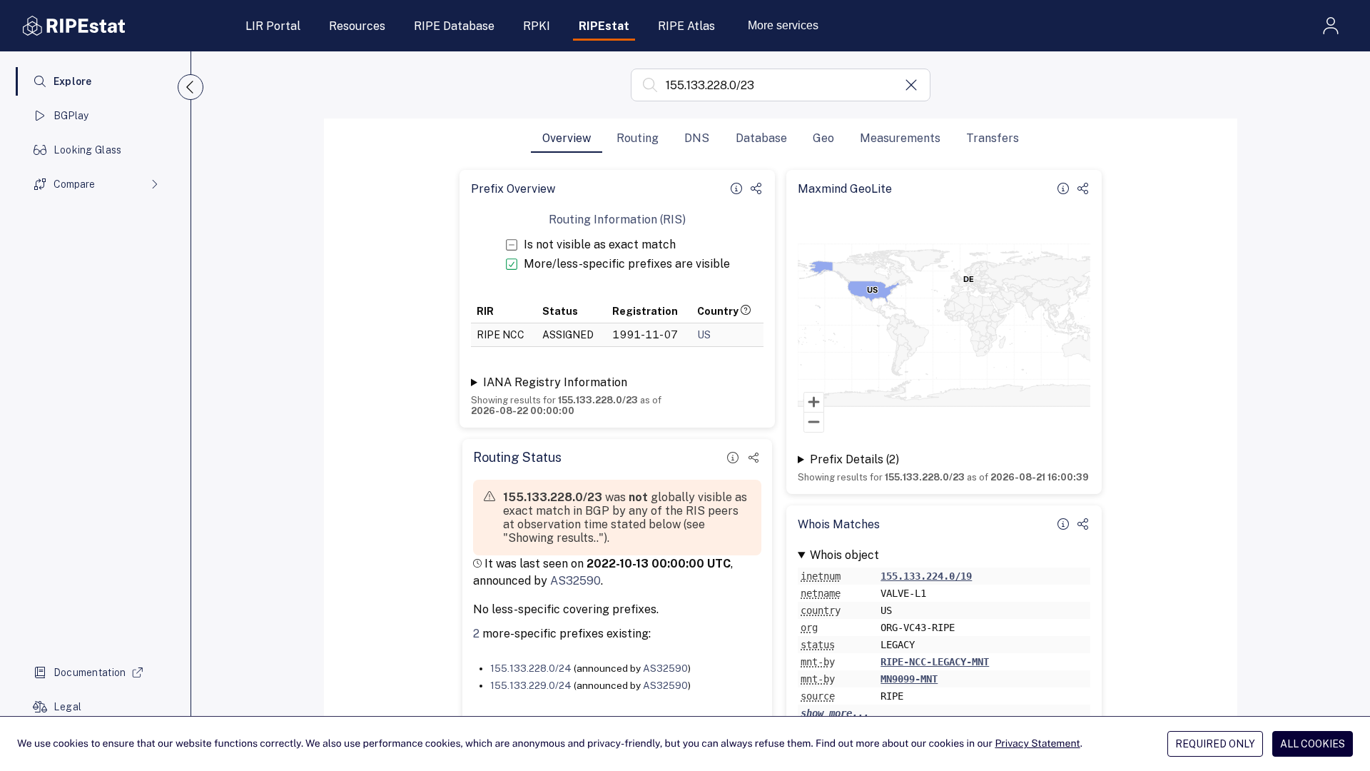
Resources (357, 26)
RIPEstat (604, 26)
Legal (67, 706)
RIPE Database (454, 26)
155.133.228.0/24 (531, 668)
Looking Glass (88, 150)
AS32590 (575, 581)
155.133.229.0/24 (531, 685)
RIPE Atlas (686, 26)
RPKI (536, 26)
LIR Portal (272, 26)
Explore (73, 81)
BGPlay (71, 115)
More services (783, 25)
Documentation (90, 672)
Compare (74, 184)
